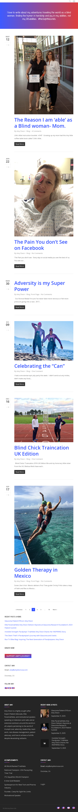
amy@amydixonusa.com (18, 670)
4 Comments (36, 131)
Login (43, 784)
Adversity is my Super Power (39, 286)
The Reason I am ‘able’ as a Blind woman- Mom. (43, 122)
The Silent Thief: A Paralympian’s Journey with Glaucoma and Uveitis (30, 635)
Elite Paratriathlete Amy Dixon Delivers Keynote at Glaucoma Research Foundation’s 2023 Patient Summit (38, 626)
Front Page (35, 294)
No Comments (37, 253)
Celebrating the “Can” (39, 366)
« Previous (19, 609)
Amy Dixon (21, 131)
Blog (28, 131)
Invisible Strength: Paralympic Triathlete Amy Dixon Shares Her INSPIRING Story (35, 632)
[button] (74, 1)
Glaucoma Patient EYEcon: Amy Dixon (19, 621)
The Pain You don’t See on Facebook (40, 245)
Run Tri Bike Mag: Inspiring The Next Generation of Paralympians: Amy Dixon (34, 639)
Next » (55, 609)
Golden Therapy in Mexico (36, 572)
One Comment (37, 371)
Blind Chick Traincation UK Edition (41, 450)
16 (49, 609)
